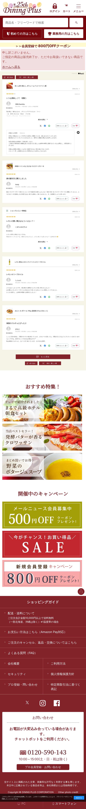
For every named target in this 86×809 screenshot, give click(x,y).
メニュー (78, 11)
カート (67, 11)
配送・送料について (21, 613)
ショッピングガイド (43, 602)
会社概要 (14, 663)
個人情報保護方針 (62, 674)
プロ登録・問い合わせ (23, 684)
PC (24, 803)
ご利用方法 (58, 663)
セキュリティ (17, 674)
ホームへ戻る (11, 67)
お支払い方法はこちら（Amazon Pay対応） (37, 632)
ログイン (55, 11)
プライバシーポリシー (63, 796)
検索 (76, 22)
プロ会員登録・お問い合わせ (43, 767)
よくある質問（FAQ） (22, 653)
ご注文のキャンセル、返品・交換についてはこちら (42, 642)
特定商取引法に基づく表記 (65, 687)
